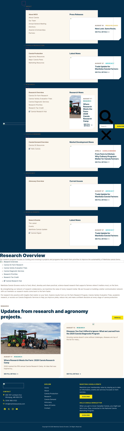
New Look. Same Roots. (105, 28)
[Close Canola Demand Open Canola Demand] (27, 137)
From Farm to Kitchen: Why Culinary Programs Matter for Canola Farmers (107, 156)
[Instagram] (13, 409)
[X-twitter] (9, 409)
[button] (106, 117)
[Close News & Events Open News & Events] (27, 215)
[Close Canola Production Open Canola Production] (27, 48)
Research (87, 101)
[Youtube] (17, 409)
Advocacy (109, 63)
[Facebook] (5, 409)
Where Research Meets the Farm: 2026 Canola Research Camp (87, 112)
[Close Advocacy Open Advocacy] (27, 176)
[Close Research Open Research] (27, 87)
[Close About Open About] (27, 9)
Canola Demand (109, 151)
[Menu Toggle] (24, 3)
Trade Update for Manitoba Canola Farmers (106, 67)
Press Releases (111, 25)
